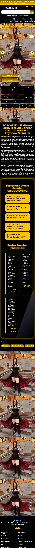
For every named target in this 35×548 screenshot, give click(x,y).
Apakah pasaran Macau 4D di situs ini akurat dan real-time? (17, 217)
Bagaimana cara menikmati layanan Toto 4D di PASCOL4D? (16, 207)
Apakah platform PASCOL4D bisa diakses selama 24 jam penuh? (15, 226)
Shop (2, 8)
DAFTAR (9, 75)
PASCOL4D (4, 136)
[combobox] (16, 12)
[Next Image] (32, 53)
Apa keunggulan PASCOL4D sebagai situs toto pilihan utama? (16, 198)
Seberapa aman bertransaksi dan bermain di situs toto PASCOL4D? (17, 236)
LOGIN (10, 80)
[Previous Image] (3, 53)
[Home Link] (11, 7)
